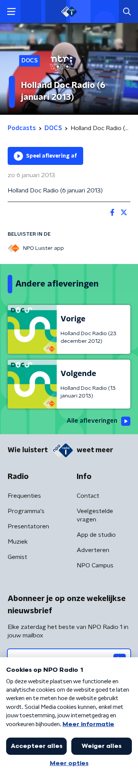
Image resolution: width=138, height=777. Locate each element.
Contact (88, 496)
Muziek (18, 542)
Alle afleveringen (92, 421)
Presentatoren (28, 526)
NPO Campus (95, 565)
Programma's (26, 511)
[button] (11, 12)
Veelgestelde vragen (95, 515)
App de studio (96, 535)
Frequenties (24, 496)
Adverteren (93, 550)
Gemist (17, 557)
